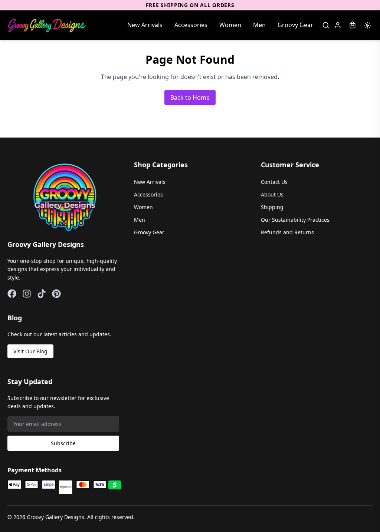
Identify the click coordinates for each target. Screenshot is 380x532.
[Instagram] (26, 293)
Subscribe (63, 443)
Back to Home (190, 97)
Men (259, 25)
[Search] (326, 25)
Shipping (272, 207)
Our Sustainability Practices (295, 219)
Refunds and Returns (287, 232)
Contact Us (274, 181)
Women (230, 25)
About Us (272, 194)
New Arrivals (145, 25)
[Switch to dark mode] (367, 25)
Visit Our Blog (30, 351)
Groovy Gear (295, 25)
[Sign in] (337, 25)
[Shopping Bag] (352, 25)
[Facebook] (11, 293)
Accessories (190, 25)
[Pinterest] (56, 293)
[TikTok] (41, 293)
